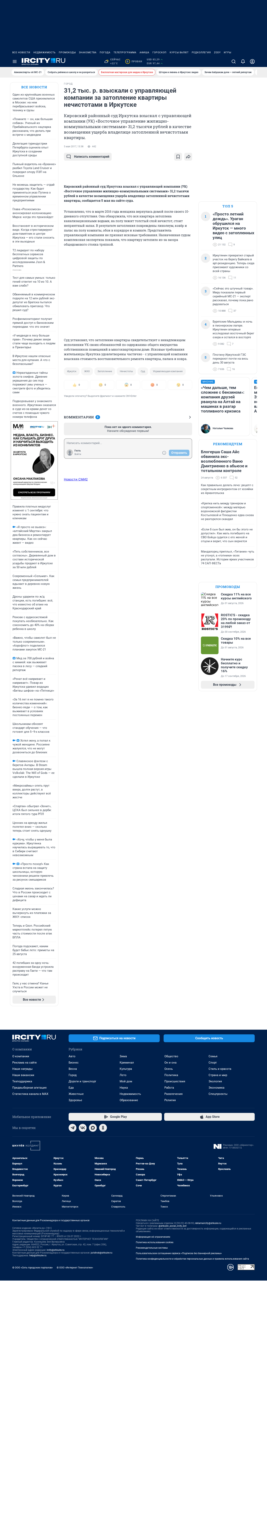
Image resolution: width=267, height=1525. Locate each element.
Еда (71, 1087)
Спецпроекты (218, 1094)
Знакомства (88, 52)
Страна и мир (218, 1075)
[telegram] (72, 1128)
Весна (73, 1069)
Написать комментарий (91, 156)
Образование (129, 1100)
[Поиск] (233, 61)
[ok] (103, 1128)
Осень (168, 1069)
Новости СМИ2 (76, 479)
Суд (143, 371)
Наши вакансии (23, 1075)
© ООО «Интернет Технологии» (75, 1267)
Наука (124, 1087)
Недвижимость (44, 52)
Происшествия (174, 1081)
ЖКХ (87, 371)
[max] (93, 1128)
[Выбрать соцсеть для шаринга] (188, 157)
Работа (169, 1087)
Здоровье (75, 1100)
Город (73, 1075)
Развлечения (173, 1094)
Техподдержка (22, 1081)
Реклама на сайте (24, 1062)
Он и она (170, 1062)
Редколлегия (201, 52)
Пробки (134, 61)
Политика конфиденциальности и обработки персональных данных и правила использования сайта (192, 1258)
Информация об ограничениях (153, 1237)
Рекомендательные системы (152, 1247)
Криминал (127, 1062)
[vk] (83, 1128)
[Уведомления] (243, 61)
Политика (171, 1075)
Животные (76, 1094)
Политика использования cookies (154, 1242)
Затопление (105, 371)
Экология (215, 1081)
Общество (171, 1056)
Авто (72, 1056)
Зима (123, 1056)
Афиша (144, 52)
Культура (126, 1069)
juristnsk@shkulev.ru (101, 1252)
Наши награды (22, 1069)
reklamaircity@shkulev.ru (208, 1223)
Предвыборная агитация (29, 1087)
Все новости (21, 52)
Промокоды (67, 52)
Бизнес (74, 1062)
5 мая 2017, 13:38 (73, 146)
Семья (213, 1056)
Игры (227, 52)
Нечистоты (126, 371)
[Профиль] (252, 61)
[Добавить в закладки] (178, 157)
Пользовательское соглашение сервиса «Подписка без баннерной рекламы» (179, 1253)
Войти (77, 454)
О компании (20, 1056)
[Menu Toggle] (14, 61)
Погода (105, 52)
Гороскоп (159, 52)
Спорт (213, 1062)
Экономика (216, 1087)
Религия (170, 1100)
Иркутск (71, 371)
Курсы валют (179, 52)
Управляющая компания (168, 371)
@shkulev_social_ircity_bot (172, 1226)
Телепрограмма (125, 52)
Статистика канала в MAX (30, 1094)
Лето (123, 1075)
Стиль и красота (220, 1069)
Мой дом (126, 1081)
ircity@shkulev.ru (56, 1250)
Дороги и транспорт (82, 1081)
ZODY (217, 52)
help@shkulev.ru (38, 1255)
